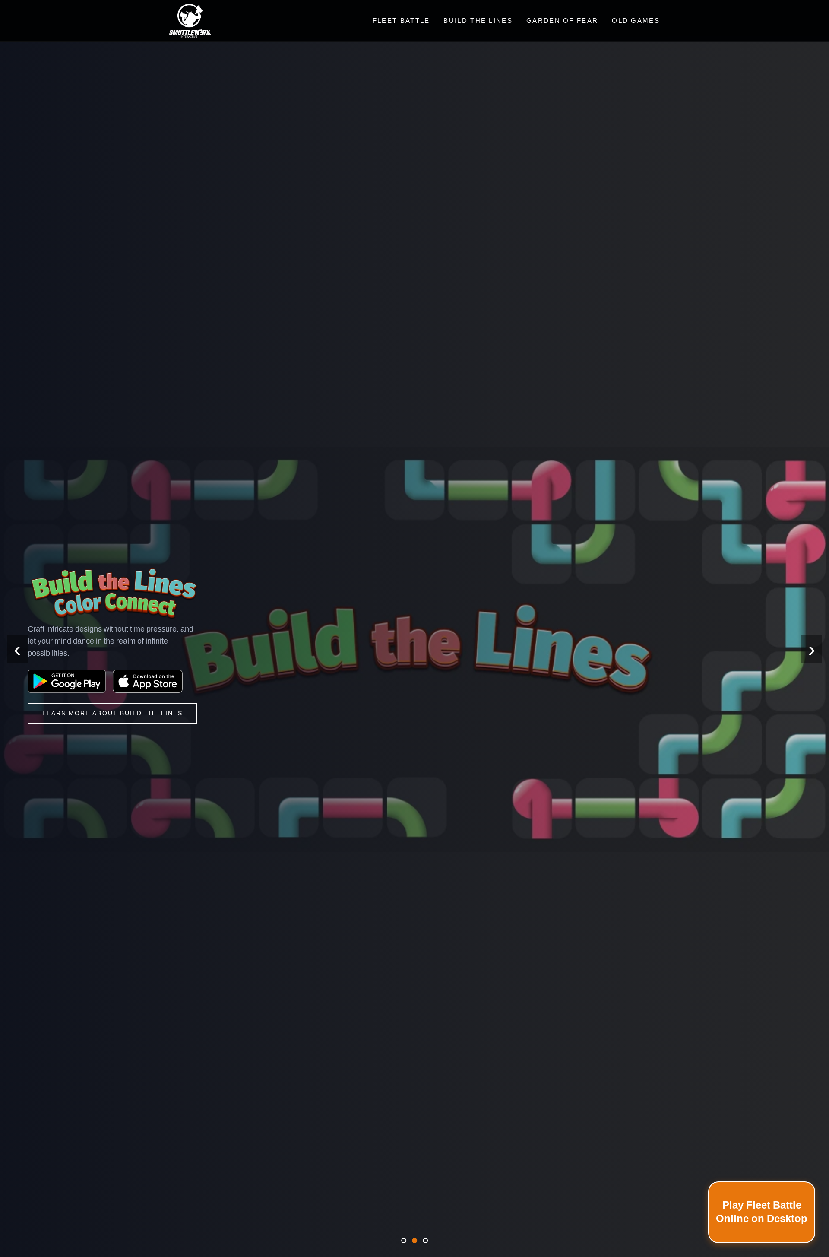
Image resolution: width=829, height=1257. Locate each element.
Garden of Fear (562, 21)
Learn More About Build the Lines (112, 713)
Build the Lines (478, 21)
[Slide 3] (425, 1240)
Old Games (636, 21)
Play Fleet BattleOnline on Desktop (761, 1212)
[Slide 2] (414, 1240)
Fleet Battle (401, 21)
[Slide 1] (403, 1240)
